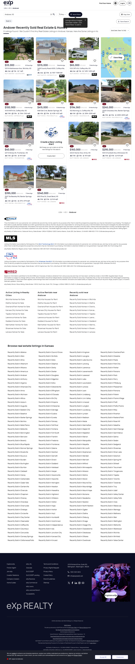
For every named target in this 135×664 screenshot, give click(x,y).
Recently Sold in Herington (49, 483)
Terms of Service (84, 627)
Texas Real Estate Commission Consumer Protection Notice (67, 638)
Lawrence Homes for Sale (16, 317)
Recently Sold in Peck (109, 375)
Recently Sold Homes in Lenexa (82, 332)
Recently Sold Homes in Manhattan (83, 325)
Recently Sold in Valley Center (112, 494)
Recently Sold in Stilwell (110, 463)
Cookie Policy (48, 575)
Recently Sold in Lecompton (80, 383)
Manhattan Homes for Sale (17, 325)
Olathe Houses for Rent (47, 303)
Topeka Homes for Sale (15, 314)
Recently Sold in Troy (109, 486)
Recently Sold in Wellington (111, 521)
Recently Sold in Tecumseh (111, 467)
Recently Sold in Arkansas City (19, 387)
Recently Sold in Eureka (48, 417)
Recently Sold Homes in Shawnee (83, 328)
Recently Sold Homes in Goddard (83, 321)
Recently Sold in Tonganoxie (112, 471)
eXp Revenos (30, 579)
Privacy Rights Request (51, 567)
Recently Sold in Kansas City (50, 536)
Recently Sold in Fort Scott (49, 433)
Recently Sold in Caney (17, 475)
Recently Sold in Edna (47, 383)
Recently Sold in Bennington (19, 433)
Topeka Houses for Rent (47, 314)
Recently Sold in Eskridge (48, 410)
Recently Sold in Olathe (79, 513)
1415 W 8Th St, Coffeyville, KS (16, 110)
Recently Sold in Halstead (48, 467)
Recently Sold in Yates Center (112, 540)
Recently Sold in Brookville (18, 452)
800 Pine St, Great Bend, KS (47, 196)
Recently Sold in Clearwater (18, 521)
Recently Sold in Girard (47, 459)
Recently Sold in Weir (109, 517)
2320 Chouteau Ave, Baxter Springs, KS (116, 111)
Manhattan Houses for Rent (49, 325)
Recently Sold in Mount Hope (81, 490)
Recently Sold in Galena (48, 448)
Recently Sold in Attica (16, 398)
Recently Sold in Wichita (110, 532)
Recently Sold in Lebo (78, 379)
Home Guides (11, 582)
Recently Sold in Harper (48, 471)
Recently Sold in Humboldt (49, 517)
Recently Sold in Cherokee (18, 502)
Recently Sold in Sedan (109, 440)
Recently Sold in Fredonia (48, 440)
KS (65, 212)
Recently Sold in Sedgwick (111, 444)
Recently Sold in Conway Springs (20, 536)
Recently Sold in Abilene (17, 352)
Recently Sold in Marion (79, 436)
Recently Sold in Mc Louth (80, 448)
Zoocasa (29, 567)
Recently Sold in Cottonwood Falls (21, 540)
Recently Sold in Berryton (17, 436)
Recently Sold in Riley (109, 410)
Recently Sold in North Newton (81, 506)
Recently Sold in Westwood (111, 529)
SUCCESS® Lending (32, 575)
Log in (122, 3)
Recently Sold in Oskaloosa (80, 532)
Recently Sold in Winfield (110, 536)
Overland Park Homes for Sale (18, 306)
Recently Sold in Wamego (110, 509)
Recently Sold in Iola (46, 529)
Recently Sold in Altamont (18, 364)
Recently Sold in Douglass (49, 375)
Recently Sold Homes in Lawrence (83, 317)
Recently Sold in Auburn (17, 402)
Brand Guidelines (49, 579)
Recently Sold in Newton (79, 502)
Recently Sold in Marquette (80, 440)
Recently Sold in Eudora (48, 413)
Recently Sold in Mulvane (79, 494)
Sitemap (46, 582)
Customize (120, 657)
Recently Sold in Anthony (17, 379)
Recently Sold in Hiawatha (49, 490)
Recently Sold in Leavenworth (81, 371)
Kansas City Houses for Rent (49, 310)
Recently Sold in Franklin (48, 436)
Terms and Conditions (51, 564)
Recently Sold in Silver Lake (111, 452)
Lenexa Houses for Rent (47, 332)
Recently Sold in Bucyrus (17, 456)
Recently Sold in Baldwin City (19, 410)
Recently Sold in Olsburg (79, 517)
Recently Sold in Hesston (48, 486)
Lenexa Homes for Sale (15, 332)
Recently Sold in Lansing (79, 364)
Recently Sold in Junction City (50, 532)
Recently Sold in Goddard (48, 463)
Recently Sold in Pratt (109, 402)
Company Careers (13, 579)
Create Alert (51, 156)
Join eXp (9, 571)
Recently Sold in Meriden (79, 456)
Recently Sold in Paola (109, 360)
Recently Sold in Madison (79, 417)
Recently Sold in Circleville (18, 513)
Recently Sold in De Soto (48, 356)
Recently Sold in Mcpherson (80, 452)
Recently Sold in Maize (78, 421)
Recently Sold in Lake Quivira (81, 360)
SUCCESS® (30, 571)
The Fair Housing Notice (92, 641)
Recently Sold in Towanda (111, 483)
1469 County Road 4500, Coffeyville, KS (51, 69)
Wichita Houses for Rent (48, 299)
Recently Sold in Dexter (48, 371)
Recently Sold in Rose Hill (110, 421)
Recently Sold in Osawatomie (81, 529)
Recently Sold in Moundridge (81, 486)
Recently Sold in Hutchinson (50, 521)
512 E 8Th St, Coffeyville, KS (80, 68)
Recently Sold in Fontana (48, 429)
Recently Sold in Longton (79, 406)
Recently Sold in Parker (110, 367)
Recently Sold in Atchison (18, 394)
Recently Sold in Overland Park (112, 352)
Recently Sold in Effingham (49, 390)
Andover (73, 212)
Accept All (103, 657)
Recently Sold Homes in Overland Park (83, 306)
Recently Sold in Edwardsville (50, 387)
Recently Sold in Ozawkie (110, 356)
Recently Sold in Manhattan (80, 425)
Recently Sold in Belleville (17, 429)
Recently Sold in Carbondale (19, 479)
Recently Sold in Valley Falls (111, 498)
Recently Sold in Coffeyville (18, 525)
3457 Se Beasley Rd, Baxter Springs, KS (18, 197)
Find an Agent (11, 567)
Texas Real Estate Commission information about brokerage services (67, 636)
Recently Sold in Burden (17, 459)
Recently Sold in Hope (47, 506)
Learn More (93, 643)
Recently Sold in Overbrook (80, 540)
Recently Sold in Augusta (17, 406)
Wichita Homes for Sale (15, 299)
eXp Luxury (30, 586)
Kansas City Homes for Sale (17, 310)
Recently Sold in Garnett (48, 456)
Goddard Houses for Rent (48, 321)
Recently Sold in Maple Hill (80, 429)
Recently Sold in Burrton (17, 467)
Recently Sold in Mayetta (79, 444)
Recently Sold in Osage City (80, 525)
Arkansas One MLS (45, 261)
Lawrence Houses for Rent (48, 317)
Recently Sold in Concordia (18, 532)
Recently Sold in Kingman (80, 352)
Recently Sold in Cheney (17, 498)
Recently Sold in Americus (18, 371)
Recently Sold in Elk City (48, 398)
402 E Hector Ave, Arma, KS (80, 153)
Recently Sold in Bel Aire (17, 421)
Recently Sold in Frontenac (49, 444)
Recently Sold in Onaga (79, 521)
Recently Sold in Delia (47, 360)
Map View (126, 14)
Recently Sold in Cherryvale (18, 506)
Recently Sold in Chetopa (17, 509)
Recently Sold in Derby (47, 367)
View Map (117, 57)
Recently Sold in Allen (16, 356)
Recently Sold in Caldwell (17, 471)
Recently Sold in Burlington (18, 463)
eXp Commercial (31, 582)
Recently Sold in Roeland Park (112, 417)
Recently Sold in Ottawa (79, 536)
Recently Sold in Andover (17, 375)
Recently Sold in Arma (16, 390)
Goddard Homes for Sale (15, 321)
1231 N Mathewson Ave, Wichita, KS (18, 68)
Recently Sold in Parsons (110, 371)
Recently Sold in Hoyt (47, 513)
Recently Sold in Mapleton (80, 433)
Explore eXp (11, 564)
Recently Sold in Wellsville (111, 525)
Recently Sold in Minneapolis (81, 467)
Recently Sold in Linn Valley (80, 398)
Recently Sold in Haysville (48, 479)
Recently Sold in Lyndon (79, 413)
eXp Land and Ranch (33, 590)
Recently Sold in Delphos (48, 364)
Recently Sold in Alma (16, 360)
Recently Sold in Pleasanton (111, 387)
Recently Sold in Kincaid (48, 540)
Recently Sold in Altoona (17, 367)
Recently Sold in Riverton (110, 413)
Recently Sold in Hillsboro (48, 498)
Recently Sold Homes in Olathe (82, 303)
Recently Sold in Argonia (17, 383)
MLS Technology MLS (46, 244)
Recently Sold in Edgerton (49, 379)
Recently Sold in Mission (79, 471)
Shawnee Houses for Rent (48, 328)
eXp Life (28, 564)
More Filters (77, 14)
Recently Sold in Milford (79, 463)
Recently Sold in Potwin (110, 394)
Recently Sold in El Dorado (49, 394)
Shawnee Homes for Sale (16, 328)
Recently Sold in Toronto (110, 479)
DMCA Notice (67, 625)
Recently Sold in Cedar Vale (18, 483)
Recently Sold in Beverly (17, 440)
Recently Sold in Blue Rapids (19, 444)
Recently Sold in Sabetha (110, 425)
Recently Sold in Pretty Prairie (112, 406)
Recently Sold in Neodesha (80, 498)
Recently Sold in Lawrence (80, 367)
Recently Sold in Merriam (79, 459)
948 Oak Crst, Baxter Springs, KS (49, 110)
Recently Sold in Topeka (110, 475)
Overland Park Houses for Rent (50, 306)
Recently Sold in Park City (110, 364)
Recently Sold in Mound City (80, 483)
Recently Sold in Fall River (48, 425)
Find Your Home (105, 3)
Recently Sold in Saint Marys (112, 433)
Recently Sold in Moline (79, 475)
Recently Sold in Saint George (112, 429)
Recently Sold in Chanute (17, 490)
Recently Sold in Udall (109, 490)
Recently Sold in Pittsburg (111, 383)
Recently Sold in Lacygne (79, 356)
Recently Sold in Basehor (17, 413)
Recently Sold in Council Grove (50, 352)
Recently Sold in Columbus (18, 529)
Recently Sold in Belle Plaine (19, 425)
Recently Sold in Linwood (79, 402)
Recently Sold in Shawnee (111, 448)
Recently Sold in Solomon (110, 456)
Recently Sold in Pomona (110, 390)
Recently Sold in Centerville (18, 486)
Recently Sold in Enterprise (49, 406)
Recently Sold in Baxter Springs (20, 417)
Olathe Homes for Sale (15, 303)
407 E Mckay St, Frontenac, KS (16, 153)
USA (60, 212)
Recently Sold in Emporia (48, 402)
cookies (14, 653)
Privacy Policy (48, 571)
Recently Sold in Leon (78, 390)
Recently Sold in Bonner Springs (20, 448)
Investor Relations (13, 575)
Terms (69, 655)
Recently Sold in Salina (109, 436)
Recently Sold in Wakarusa (111, 506)
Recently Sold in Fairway (48, 421)
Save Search (124, 21)
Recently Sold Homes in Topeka (82, 314)
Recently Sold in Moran (79, 479)
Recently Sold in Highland (48, 494)
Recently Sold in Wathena (111, 513)
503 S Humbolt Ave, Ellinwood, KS (115, 153)
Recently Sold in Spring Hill (111, 459)
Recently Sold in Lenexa (79, 387)
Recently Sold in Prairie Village (112, 398)
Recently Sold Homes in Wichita (83, 299)
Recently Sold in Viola (109, 502)
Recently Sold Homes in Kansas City (83, 310)
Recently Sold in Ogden (79, 509)
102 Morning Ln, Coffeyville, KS (81, 110)
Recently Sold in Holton (48, 502)
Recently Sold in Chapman (18, 494)
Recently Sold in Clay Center (19, 517)
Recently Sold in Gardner (48, 452)
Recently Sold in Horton (48, 509)
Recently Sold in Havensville (49, 475)
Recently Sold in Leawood (79, 375)
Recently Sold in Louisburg (80, 410)
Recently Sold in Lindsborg (80, 394)
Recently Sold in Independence (51, 525)
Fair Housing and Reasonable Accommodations (67, 630)
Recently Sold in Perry (109, 379)
